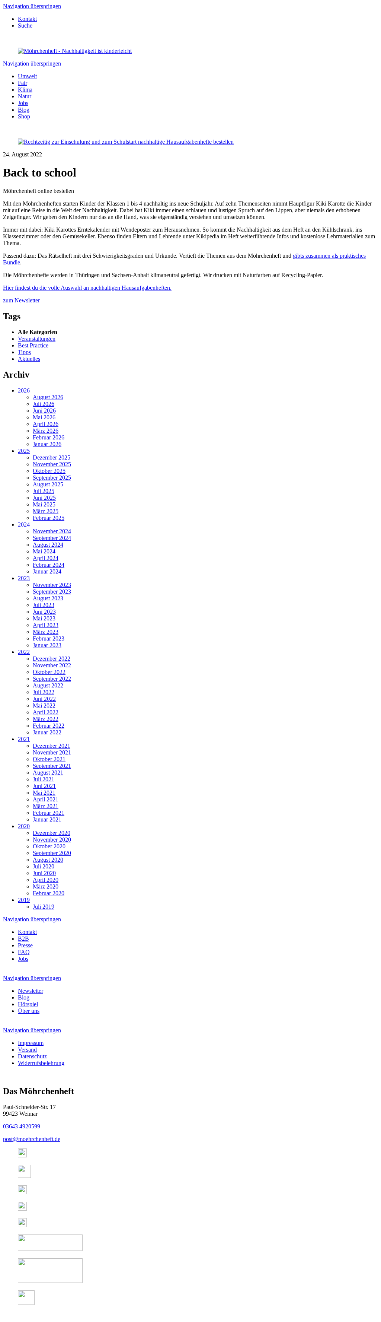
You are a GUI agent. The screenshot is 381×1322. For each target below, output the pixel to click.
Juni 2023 (44, 611)
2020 (24, 826)
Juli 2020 (43, 866)
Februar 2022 (48, 725)
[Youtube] (22, 1208)
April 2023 (45, 625)
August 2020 (48, 860)
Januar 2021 (47, 819)
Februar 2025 (48, 518)
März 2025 (45, 511)
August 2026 (48, 397)
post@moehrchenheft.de (31, 1139)
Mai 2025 (44, 504)
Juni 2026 (44, 410)
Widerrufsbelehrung (41, 1063)
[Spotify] (22, 1192)
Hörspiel (28, 1004)
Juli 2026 (43, 404)
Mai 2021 (44, 792)
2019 (24, 900)
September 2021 (52, 766)
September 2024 (52, 538)
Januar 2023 (47, 645)
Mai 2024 (44, 551)
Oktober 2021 (49, 759)
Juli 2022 (43, 692)
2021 (24, 739)
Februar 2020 (48, 893)
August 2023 (48, 598)
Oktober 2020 (49, 846)
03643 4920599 (21, 1126)
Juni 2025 (44, 498)
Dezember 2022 (51, 658)
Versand (27, 1049)
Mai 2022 (44, 705)
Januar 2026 (47, 444)
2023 (24, 578)
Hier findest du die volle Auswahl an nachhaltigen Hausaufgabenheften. (87, 288)
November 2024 (52, 531)
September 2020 (52, 853)
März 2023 (45, 632)
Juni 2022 (44, 699)
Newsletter (30, 991)
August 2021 (48, 772)
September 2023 (52, 591)
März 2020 (45, 886)
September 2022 (52, 679)
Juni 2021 (44, 786)
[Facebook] (24, 1176)
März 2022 (45, 719)
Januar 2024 (47, 571)
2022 (24, 652)
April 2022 (45, 712)
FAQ (24, 952)
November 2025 (52, 464)
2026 (24, 390)
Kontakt (27, 19)
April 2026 (45, 424)
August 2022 (48, 685)
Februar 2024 (48, 565)
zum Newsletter (21, 300)
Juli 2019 (43, 906)
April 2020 (45, 880)
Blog (23, 997)
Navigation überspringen (32, 6)
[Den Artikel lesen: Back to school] (126, 142)
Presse (25, 945)
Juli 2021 (43, 779)
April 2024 (45, 558)
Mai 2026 (44, 417)
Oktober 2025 (49, 471)
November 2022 (52, 665)
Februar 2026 (48, 437)
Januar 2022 (47, 732)
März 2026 (45, 431)
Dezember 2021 (51, 746)
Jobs (23, 959)
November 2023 (52, 585)
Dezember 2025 (51, 457)
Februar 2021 (48, 813)
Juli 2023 (43, 605)
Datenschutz (32, 1056)
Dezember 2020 (51, 833)
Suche (25, 25)
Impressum (31, 1043)
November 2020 (52, 839)
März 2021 (45, 806)
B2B (23, 938)
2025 (24, 451)
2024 (24, 524)
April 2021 (45, 799)
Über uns (28, 1011)
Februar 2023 (48, 638)
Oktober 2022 (49, 672)
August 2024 (48, 544)
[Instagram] (22, 1155)
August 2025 (48, 484)
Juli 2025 (43, 491)
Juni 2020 (44, 873)
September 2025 (52, 477)
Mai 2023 (44, 618)
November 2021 (52, 752)
